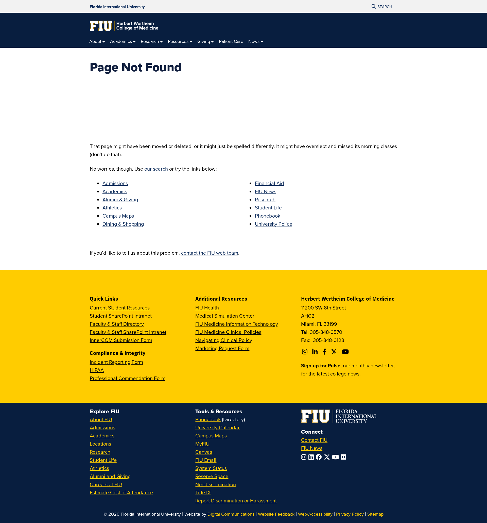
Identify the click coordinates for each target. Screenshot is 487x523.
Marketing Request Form (222, 348)
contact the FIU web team (209, 252)
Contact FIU (314, 440)
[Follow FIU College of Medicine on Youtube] (346, 351)
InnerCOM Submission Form (121, 340)
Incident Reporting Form (116, 362)
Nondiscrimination (215, 484)
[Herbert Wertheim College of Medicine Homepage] (124, 25)
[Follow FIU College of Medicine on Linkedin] (315, 351)
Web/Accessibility (315, 514)
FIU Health (207, 307)
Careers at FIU (106, 484)
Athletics (112, 207)
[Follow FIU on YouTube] (336, 457)
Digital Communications (230, 514)
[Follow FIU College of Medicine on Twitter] (335, 351)
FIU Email (205, 460)
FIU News (265, 191)
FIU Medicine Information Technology (236, 324)
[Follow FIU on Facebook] (320, 457)
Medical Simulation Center (224, 315)
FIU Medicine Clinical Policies (228, 332)
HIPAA (97, 370)
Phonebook (267, 215)
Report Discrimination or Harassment (236, 500)
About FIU (101, 419)
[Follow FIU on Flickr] (344, 457)
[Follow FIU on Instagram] (304, 457)
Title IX (203, 492)
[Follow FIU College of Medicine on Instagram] (305, 351)
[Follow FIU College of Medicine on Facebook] (325, 351)
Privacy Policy (350, 514)
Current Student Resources (120, 307)
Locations (100, 443)
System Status (211, 468)
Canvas (203, 451)
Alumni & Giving (120, 199)
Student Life (268, 207)
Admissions (115, 183)
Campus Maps (118, 215)
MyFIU (202, 443)
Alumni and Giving (110, 476)
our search (156, 168)
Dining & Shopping (123, 223)
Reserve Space (211, 476)
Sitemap (375, 514)
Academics (114, 191)
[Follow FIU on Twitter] (328, 457)
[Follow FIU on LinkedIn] (312, 457)
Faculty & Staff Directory (117, 324)
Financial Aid (269, 183)
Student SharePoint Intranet (121, 315)
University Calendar (217, 427)
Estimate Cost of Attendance (121, 492)
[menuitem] (97, 41)
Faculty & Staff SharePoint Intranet (128, 332)
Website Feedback (276, 514)
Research (265, 199)
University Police (273, 223)
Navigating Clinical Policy (223, 340)
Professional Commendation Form (127, 378)
